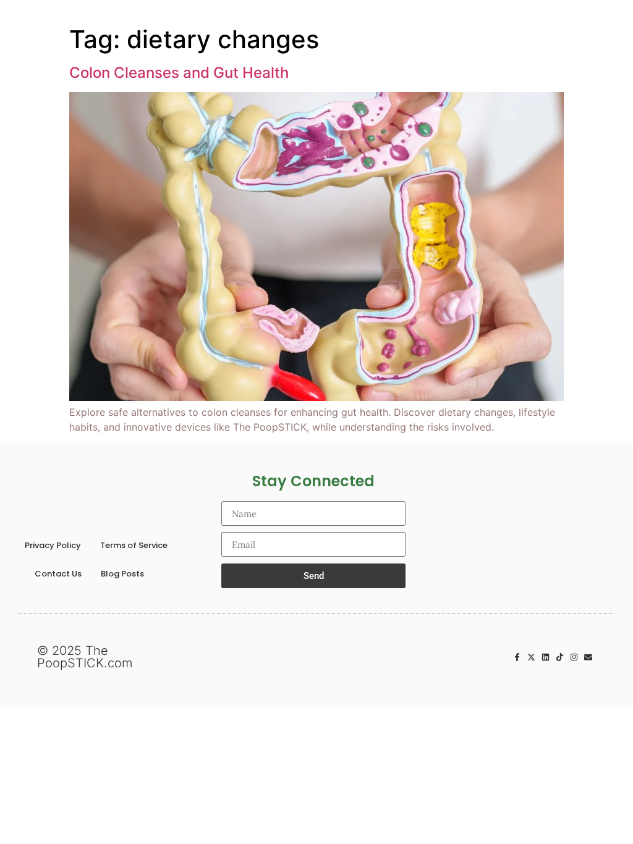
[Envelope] (588, 657)
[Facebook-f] (517, 657)
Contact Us (58, 574)
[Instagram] (574, 657)
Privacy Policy (53, 545)
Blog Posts (122, 574)
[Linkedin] (546, 657)
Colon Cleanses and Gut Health (179, 73)
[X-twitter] (531, 657)
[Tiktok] (560, 657)
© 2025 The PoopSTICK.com (84, 656)
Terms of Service (134, 545)
